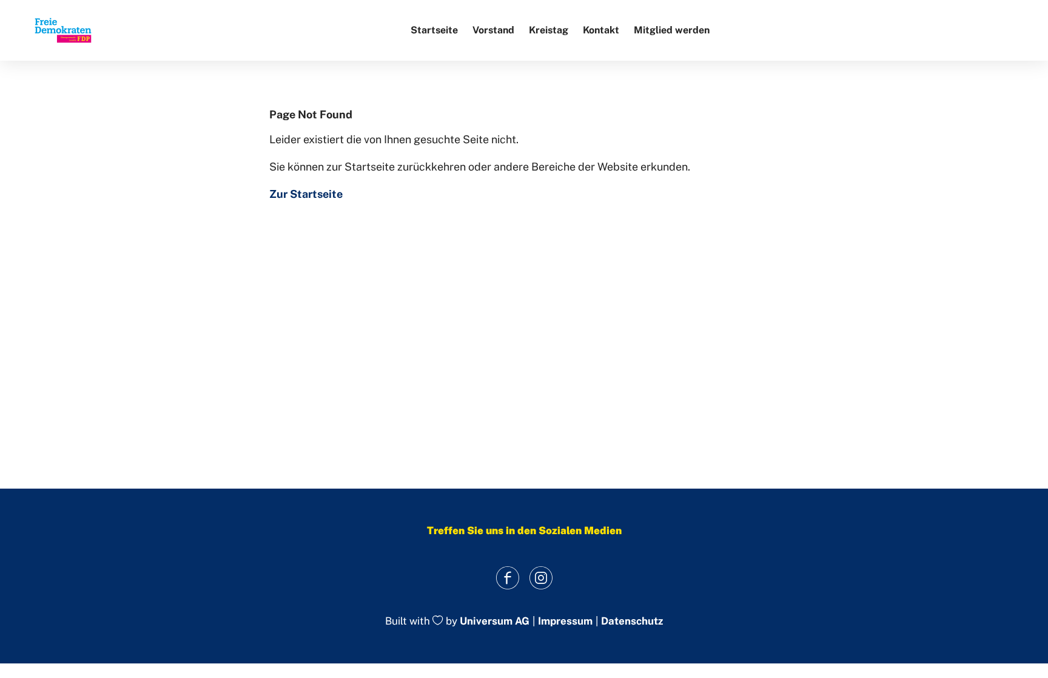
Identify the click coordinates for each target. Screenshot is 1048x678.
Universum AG (494, 621)
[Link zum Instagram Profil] (540, 577)
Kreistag (548, 30)
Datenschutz (632, 621)
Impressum (565, 621)
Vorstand (493, 30)
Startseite (434, 30)
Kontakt (601, 30)
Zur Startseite (306, 194)
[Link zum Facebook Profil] (507, 577)
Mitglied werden (672, 30)
